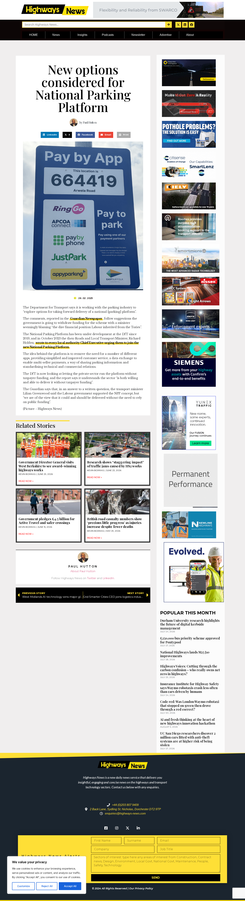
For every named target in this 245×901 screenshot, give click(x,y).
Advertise (166, 34)
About (190, 34)
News (56, 34)
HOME (33, 34)
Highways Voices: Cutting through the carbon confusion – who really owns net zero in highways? (190, 670)
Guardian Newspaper (86, 318)
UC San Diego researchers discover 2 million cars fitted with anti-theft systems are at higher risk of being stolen (188, 739)
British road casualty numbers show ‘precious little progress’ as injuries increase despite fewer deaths (114, 523)
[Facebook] (191, 25)
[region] (46, 875)
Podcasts (108, 34)
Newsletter (138, 34)
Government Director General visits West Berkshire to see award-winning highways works (47, 466)
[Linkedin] (185, 25)
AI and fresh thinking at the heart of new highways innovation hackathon (187, 721)
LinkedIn (108, 578)
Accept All (70, 886)
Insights (82, 34)
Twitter (91, 578)
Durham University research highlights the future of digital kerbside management (190, 624)
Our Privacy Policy (141, 888)
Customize (23, 886)
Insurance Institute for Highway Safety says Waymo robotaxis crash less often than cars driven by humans (189, 688)
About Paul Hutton (82, 571)
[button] (50, 135)
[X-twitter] (178, 25)
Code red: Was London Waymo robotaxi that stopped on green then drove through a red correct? (189, 705)
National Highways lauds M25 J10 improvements (184, 654)
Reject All (46, 886)
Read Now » (26, 481)
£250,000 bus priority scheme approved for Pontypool (190, 640)
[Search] (168, 24)
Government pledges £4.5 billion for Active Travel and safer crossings (47, 521)
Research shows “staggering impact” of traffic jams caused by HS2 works (115, 464)
